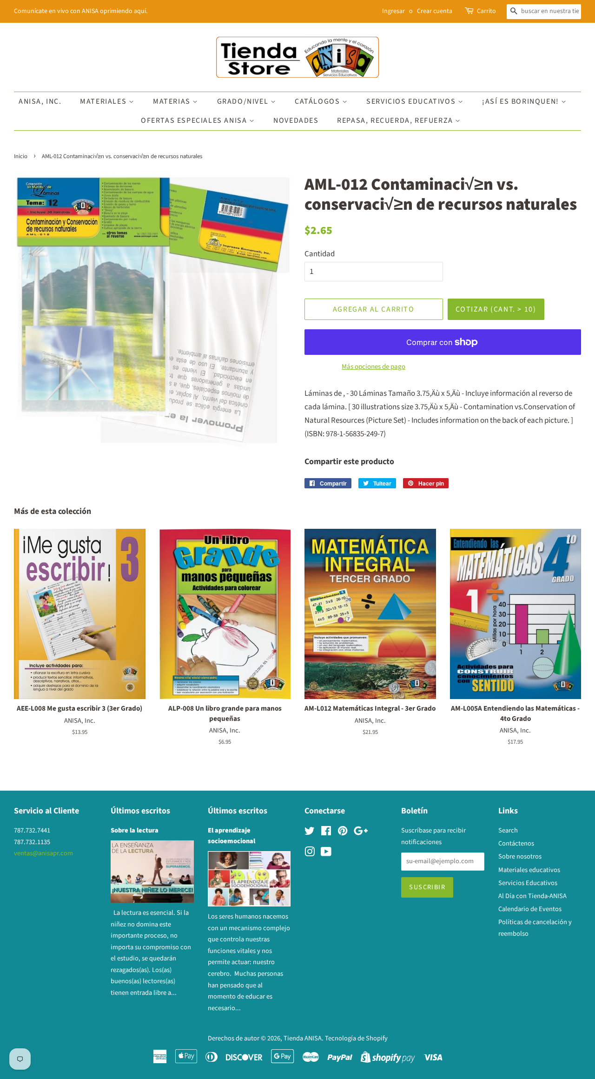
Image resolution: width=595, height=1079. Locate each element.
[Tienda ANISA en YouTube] (326, 854)
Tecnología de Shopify (356, 1038)
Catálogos (318, 101)
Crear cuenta (434, 11)
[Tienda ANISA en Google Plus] (361, 833)
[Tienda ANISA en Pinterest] (342, 833)
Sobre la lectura (135, 830)
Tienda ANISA (303, 1038)
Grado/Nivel (244, 101)
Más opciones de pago (373, 367)
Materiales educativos (529, 870)
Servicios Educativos (412, 101)
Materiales (104, 101)
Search (508, 830)
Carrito (486, 11)
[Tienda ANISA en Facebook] (326, 833)
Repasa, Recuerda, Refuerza (396, 120)
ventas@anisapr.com (43, 853)
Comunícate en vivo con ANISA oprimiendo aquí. (80, 11)
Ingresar (393, 11)
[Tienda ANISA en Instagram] (309, 854)
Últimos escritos (140, 811)
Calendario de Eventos (530, 909)
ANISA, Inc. (40, 101)
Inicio (20, 156)
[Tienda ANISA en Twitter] (309, 833)
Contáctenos (516, 843)
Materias (172, 101)
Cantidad (319, 254)
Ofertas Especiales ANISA (195, 120)
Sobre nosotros (520, 856)
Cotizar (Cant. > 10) (496, 309)
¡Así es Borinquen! (521, 101)
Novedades (295, 120)
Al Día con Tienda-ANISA (532, 896)
